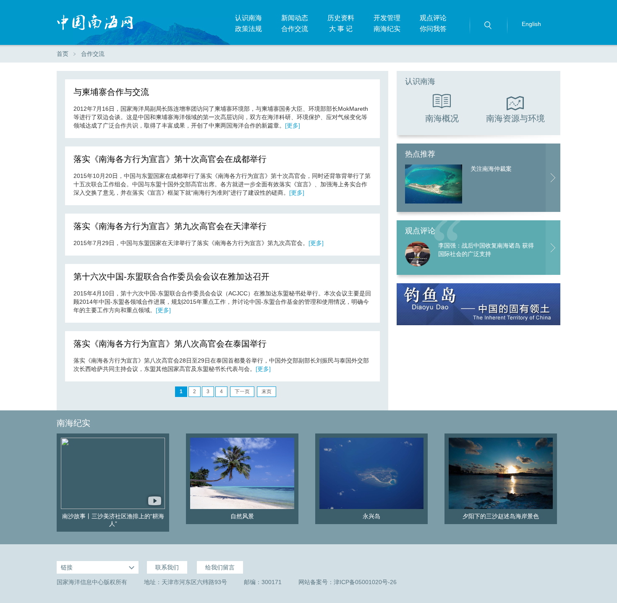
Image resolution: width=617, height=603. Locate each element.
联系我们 (167, 567)
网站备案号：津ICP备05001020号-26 (347, 582)
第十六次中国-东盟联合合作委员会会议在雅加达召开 (171, 276)
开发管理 (387, 17)
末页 (266, 391)
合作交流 (294, 28)
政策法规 (248, 28)
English (531, 24)
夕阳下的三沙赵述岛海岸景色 (501, 516)
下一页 (242, 391)
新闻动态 (294, 17)
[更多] (292, 125)
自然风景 (242, 516)
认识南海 (248, 17)
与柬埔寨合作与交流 (111, 92)
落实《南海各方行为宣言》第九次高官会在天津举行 (170, 226)
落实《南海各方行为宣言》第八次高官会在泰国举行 (170, 343)
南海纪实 (387, 28)
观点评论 (433, 17)
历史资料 (340, 17)
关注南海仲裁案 (491, 168)
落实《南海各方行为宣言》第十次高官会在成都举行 (170, 159)
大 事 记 (341, 28)
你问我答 (433, 28)
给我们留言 (220, 567)
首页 (62, 53)
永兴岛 (371, 516)
